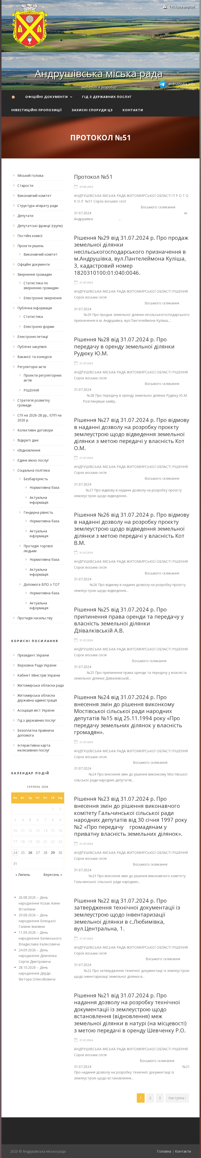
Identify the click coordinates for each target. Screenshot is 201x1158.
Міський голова (30, 175)
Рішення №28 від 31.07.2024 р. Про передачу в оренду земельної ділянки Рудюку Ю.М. (124, 346)
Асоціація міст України (35, 710)
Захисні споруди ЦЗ (92, 110)
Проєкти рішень (30, 245)
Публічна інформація (34, 308)
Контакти (133, 110)
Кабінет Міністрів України (38, 675)
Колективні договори (35, 430)
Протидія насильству (34, 618)
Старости (25, 185)
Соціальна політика (33, 470)
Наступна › (177, 1098)
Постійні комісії (30, 235)
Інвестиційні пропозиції (36, 110)
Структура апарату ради (37, 205)
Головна (164, 1151)
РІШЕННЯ (31, 390)
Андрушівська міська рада (99, 73)
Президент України (33, 655)
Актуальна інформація (39, 500)
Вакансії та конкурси (34, 356)
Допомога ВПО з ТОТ (42, 584)
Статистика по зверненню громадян (41, 285)
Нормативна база (44, 487)
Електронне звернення (43, 298)
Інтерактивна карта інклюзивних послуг (33, 747)
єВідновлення (28, 450)
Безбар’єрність (36, 479)
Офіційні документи (46, 97)
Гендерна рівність (38, 512)
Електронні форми (39, 326)
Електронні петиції (32, 336)
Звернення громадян (34, 274)
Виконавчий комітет (34, 195)
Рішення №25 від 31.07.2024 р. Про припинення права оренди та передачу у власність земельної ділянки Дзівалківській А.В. (129, 620)
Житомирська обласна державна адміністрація (37, 698)
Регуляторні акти (31, 366)
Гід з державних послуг (107, 97)
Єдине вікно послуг (33, 460)
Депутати (25, 215)
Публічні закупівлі (32, 346)
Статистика (33, 316)
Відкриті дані (27, 440)
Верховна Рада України (36, 665)
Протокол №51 (93, 176)
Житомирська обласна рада (40, 685)
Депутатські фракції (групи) (40, 225)
